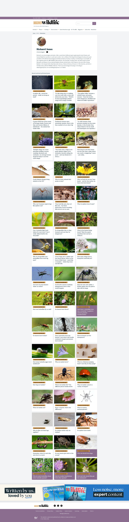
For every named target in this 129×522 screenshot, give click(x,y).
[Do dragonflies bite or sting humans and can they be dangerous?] (64, 219)
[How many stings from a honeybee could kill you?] (86, 246)
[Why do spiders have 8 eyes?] (86, 193)
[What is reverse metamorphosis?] (86, 397)
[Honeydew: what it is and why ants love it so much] (42, 442)
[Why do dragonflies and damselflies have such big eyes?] (42, 246)
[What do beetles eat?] (42, 397)
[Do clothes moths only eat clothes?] (64, 419)
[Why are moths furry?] (64, 351)
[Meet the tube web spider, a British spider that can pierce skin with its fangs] (86, 274)
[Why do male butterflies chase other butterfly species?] (42, 465)
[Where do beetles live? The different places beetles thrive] (64, 374)
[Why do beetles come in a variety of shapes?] (86, 374)
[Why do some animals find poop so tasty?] (64, 168)
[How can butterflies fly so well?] (42, 298)
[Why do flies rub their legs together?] (42, 419)
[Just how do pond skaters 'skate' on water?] (42, 274)
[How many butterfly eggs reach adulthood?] (42, 351)
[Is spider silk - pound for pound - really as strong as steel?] (42, 82)
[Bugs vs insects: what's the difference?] (64, 397)
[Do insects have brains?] (42, 325)
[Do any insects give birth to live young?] (64, 442)
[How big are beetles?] (42, 374)
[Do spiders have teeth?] (86, 419)
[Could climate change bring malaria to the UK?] (42, 168)
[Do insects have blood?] (64, 298)
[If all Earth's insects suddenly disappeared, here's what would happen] (64, 274)
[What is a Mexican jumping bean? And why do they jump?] (86, 351)
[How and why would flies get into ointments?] (86, 465)
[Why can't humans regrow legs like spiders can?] (42, 193)
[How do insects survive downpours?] (86, 325)
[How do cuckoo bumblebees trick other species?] (64, 465)
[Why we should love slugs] (86, 442)
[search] (94, 23)
